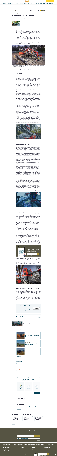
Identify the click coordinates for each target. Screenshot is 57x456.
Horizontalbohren (15, 10)
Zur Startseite (20, 316)
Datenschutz (34, 255)
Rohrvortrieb (38, 444)
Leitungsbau (48, 444)
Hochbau (36, 3)
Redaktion (22, 449)
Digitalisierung (51, 3)
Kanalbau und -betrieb (20, 444)
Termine (4, 444)
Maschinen (21, 3)
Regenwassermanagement (31, 444)
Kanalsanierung (14, 444)
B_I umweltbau (6, 447)
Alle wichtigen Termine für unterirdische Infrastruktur (28, 422)
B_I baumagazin (34, 449)
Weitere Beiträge (18, 356)
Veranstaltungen (46, 449)
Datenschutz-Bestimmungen (42, 455)
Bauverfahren (8, 444)
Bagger (38, 406)
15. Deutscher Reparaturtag (26, 419)
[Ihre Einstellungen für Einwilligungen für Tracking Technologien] (55, 454)
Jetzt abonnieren (50, 1)
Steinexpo (9, 3)
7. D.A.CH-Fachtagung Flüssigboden (38, 419)
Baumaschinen (20, 400)
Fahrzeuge (32, 3)
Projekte (32, 406)
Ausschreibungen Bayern (47, 452)
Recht (28, 3)
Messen (19, 408)
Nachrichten (25, 444)
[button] (28, 223)
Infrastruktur (40, 3)
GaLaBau (25, 3)
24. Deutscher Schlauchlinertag (15, 419)
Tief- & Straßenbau (45, 3)
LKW (12, 3)
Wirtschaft (17, 3)
